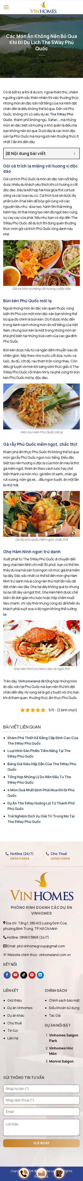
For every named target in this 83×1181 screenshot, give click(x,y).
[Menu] (6, 7)
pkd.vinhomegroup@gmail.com (41, 946)
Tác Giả (55, 1015)
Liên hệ (12, 1038)
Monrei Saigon (61, 1061)
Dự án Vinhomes (20, 1007)
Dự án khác (15, 1015)
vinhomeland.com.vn (55, 954)
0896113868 (19, 858)
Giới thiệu (14, 1000)
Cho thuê (14, 1023)
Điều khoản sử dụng (64, 1007)
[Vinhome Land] (43, 7)
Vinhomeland (29, 681)
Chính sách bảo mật (64, 1000)
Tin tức (12, 1030)
